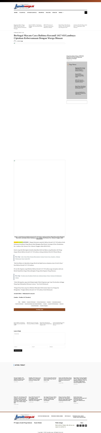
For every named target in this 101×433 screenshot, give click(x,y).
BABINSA (23, 302)
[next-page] (17, 407)
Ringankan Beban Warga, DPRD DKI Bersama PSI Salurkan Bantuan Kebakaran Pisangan (75, 57)
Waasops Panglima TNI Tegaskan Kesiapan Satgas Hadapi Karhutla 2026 (19, 379)
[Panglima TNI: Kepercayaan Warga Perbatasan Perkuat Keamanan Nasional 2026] (35, 372)
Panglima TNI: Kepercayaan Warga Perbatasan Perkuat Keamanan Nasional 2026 (35, 379)
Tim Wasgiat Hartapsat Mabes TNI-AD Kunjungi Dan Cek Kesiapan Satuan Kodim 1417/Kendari (50, 399)
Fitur (73, 65)
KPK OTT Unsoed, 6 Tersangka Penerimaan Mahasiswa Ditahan (48, 26)
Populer (77, 65)
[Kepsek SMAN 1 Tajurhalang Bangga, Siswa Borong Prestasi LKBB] (35, 19)
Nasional (61, 303)
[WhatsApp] (33, 156)
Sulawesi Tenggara (43, 305)
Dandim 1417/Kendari (31, 302)
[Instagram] (78, 426)
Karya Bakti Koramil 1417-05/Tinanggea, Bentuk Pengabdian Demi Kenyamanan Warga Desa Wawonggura (35, 399)
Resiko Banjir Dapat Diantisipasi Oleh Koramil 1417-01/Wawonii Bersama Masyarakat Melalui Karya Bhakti (80, 399)
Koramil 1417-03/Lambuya (53, 303)
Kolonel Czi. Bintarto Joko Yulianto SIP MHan (33, 303)
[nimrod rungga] (15, 41)
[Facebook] (24, 156)
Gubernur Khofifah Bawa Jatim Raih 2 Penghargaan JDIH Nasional (80, 26)
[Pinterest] (30, 156)
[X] (27, 156)
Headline (49, 302)
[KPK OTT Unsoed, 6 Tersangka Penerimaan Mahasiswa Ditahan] (50, 19)
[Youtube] (86, 426)
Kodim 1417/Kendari (19, 303)
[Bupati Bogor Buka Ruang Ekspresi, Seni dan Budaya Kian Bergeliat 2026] (65, 19)
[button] (86, 12)
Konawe (44, 303)
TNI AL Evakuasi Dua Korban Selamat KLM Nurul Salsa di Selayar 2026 (50, 379)
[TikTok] (80, 426)
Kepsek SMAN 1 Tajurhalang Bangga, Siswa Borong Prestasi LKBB (35, 26)
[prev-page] (15, 407)
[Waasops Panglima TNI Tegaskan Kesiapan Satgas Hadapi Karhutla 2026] (20, 372)
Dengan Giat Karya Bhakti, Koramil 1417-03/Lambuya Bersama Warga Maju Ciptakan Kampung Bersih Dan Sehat (65, 399)
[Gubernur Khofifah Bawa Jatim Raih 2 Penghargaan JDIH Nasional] (80, 19)
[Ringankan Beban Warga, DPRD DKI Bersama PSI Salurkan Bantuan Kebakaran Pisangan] (20, 19)
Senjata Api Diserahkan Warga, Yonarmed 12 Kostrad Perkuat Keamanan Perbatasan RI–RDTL (65, 379)
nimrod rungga (20, 41)
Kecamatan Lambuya (57, 302)
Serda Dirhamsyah (34, 305)
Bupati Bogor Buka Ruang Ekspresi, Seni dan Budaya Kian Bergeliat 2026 (64, 26)
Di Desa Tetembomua (41, 302)
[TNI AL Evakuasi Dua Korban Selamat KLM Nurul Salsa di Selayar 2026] (50, 372)
